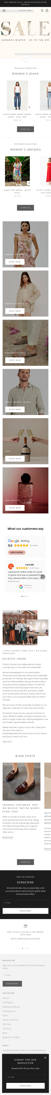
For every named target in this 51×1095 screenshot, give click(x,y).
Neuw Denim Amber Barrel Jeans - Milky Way (17, 115)
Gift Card (7, 1024)
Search (6, 998)
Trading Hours (9, 1011)
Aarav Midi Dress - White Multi (17, 191)
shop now (15, 409)
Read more (8, 837)
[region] (25, 934)
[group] (25, 32)
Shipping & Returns (11, 1007)
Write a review (17, 552)
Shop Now (15, 262)
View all (25, 129)
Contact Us (8, 1002)
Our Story (7, 1028)
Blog (5, 1033)
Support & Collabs (11, 1037)
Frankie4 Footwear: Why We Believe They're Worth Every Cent (21, 808)
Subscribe (25, 1085)
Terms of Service (10, 1020)
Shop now (15, 311)
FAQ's (5, 1015)
